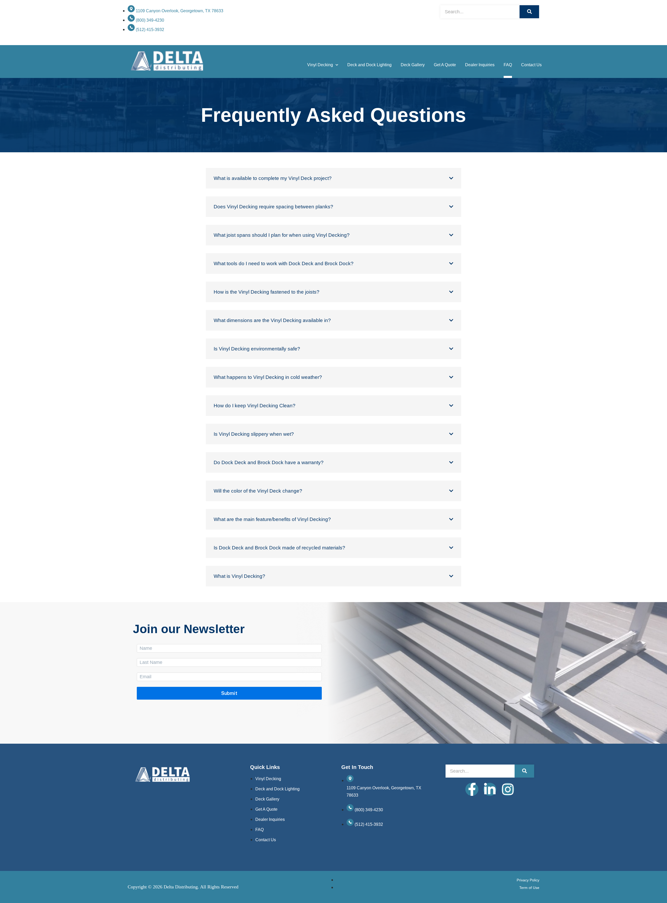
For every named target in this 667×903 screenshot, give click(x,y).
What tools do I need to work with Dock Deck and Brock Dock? (284, 263)
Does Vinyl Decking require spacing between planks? (273, 206)
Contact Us (531, 65)
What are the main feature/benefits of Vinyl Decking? (272, 519)
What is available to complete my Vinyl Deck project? (273, 178)
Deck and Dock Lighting (369, 65)
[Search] (529, 11)
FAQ (508, 65)
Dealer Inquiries (480, 65)
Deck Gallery (413, 65)
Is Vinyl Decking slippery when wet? (254, 434)
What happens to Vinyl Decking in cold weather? (268, 377)
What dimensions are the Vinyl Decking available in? (272, 320)
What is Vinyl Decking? (239, 576)
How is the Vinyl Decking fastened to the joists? (266, 292)
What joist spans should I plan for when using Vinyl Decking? (282, 235)
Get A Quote (445, 65)
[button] (333, 178)
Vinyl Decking (320, 65)
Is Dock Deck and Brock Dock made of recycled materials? (279, 547)
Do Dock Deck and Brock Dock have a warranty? (269, 462)
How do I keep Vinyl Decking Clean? (254, 405)
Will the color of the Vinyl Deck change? (258, 491)
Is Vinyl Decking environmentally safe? (257, 348)
